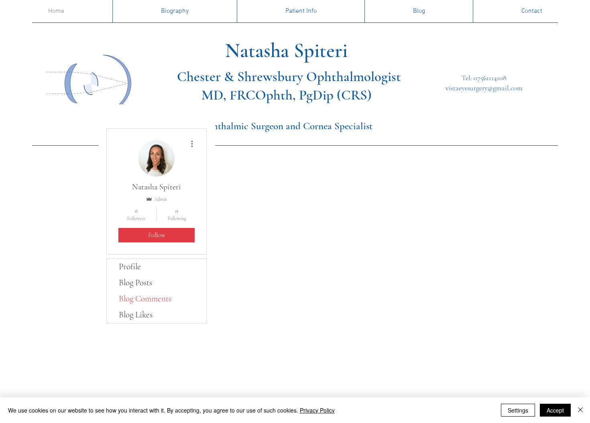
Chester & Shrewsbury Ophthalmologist (289, 76)
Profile (130, 267)
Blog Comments (145, 299)
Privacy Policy (317, 410)
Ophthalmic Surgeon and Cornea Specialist (286, 126)
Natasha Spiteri (265, 51)
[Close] (580, 410)
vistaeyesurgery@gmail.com (484, 87)
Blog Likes (136, 315)
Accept (555, 410)
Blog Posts (135, 283)
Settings (518, 410)
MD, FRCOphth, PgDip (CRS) (286, 95)
